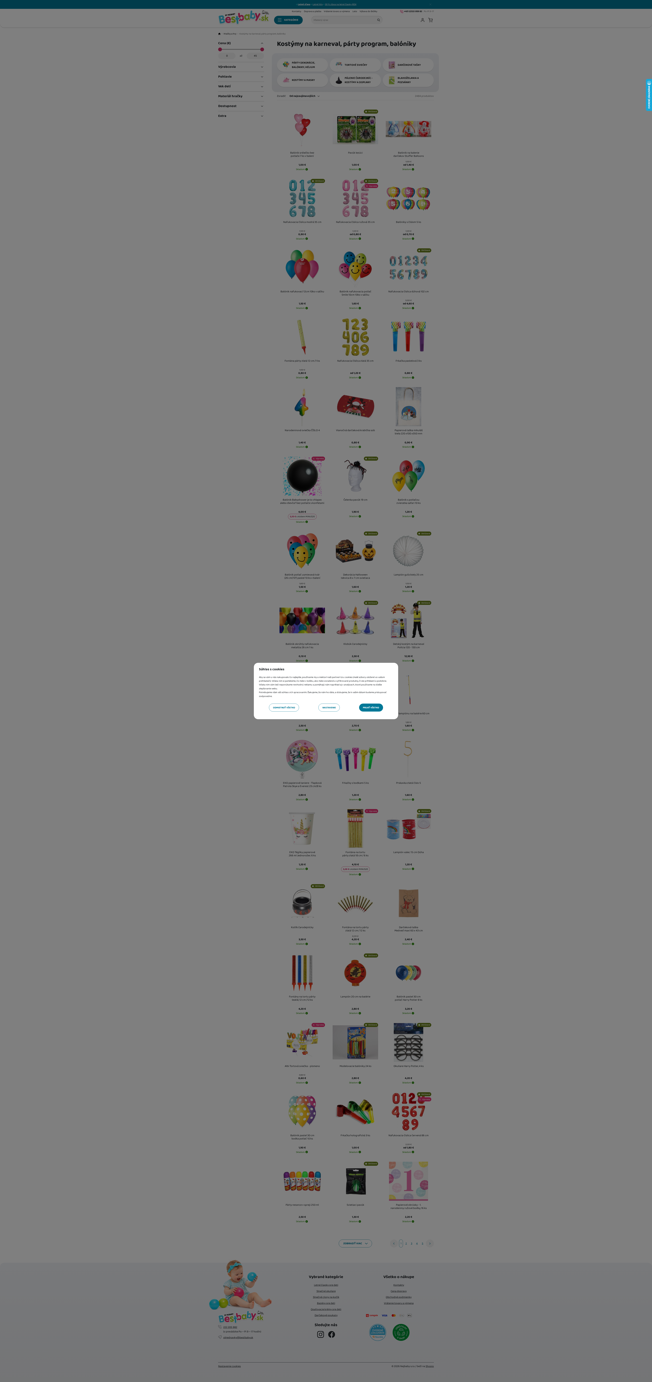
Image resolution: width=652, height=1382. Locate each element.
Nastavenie (329, 708)
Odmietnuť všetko (284, 708)
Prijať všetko (371, 708)
